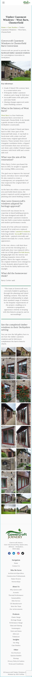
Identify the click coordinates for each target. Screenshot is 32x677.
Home (3, 27)
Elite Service (16, 601)
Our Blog (16, 642)
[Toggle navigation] (3, 3)
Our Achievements (16, 609)
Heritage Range (16, 620)
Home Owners (16, 579)
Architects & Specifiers (16, 573)
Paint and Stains (16, 631)
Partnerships (16, 581)
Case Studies (12, 27)
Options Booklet (16, 655)
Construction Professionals (16, 576)
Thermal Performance (16, 595)
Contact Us (16, 566)
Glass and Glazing (16, 625)
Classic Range (16, 617)
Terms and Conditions (16, 664)
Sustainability (16, 598)
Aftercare (16, 634)
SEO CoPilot (20, 674)
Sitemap (16, 658)
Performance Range (16, 623)
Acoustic (16, 592)
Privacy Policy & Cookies (16, 661)
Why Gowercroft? (16, 590)
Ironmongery (16, 628)
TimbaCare (16, 637)
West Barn (5, 115)
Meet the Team (16, 606)
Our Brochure (16, 653)
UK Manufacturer (16, 603)
